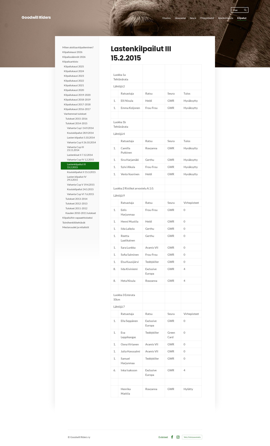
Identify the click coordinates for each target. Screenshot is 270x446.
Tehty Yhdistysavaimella (192, 437)
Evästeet (163, 437)
